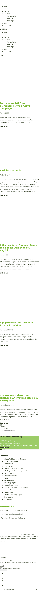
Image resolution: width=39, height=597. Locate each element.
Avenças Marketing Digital (9, 547)
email (1, 566)
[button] (19, 29)
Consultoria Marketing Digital (10, 545)
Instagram (7, 478)
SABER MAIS (4, 447)
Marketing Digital (10, 483)
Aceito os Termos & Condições (11, 568)
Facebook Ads (9, 473)
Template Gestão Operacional (12, 514)
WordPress (8, 499)
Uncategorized (9, 497)
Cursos (6, 11)
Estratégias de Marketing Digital (15, 471)
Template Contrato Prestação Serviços (15, 510)
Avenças (10, 18)
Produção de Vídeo (11, 485)
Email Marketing (10, 466)
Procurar (2, 426)
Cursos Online (5, 552)
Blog (5, 23)
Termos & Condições (25, 592)
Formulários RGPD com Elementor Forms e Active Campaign (15, 106)
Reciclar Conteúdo (10, 170)
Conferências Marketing (12, 461)
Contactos (7, 25)
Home (6, 6)
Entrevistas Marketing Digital (14, 468)
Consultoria (11, 16)
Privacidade (6, 592)
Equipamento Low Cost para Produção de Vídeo (16, 324)
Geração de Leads (10, 476)
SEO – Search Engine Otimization (16, 487)
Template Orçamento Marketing (13, 518)
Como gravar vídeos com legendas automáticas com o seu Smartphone (19, 398)
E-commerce (8, 464)
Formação (11, 21)
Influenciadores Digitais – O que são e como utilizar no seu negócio (18, 248)
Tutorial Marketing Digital (13, 495)
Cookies (14, 592)
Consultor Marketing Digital (10, 534)
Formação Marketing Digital (10, 550)
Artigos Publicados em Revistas (15, 459)
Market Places (9, 480)
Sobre (6, 9)
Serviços (7, 14)
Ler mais (4, 126)
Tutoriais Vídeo (9, 492)
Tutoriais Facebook (10, 490)
